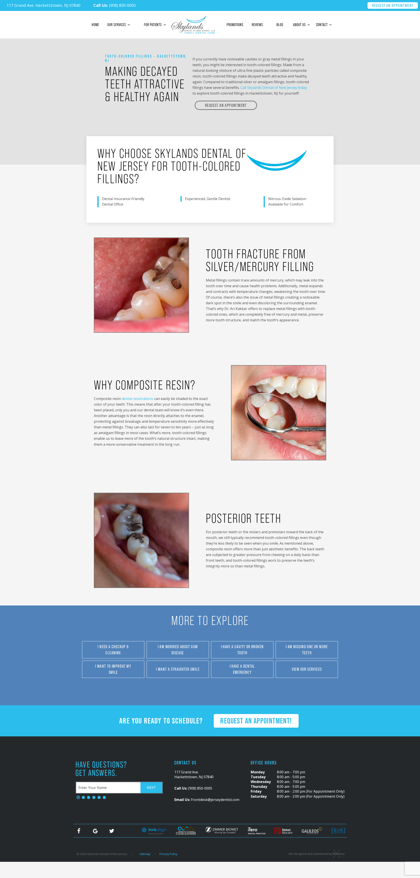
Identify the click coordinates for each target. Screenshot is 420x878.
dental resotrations (138, 398)
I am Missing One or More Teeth (307, 649)
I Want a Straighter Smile (178, 669)
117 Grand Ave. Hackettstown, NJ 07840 (43, 5)
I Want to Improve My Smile (113, 669)
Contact (322, 24)
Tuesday (258, 776)
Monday (258, 772)
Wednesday (261, 781)
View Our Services (307, 669)
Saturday (259, 796)
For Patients (153, 24)
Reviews (257, 24)
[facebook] (78, 830)
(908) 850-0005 (114, 5)
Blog (279, 24)
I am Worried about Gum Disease (178, 649)
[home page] (193, 25)
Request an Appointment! (256, 720)
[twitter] (111, 830)
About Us (299, 24)
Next (151, 787)
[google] (95, 830)
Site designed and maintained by (310, 854)
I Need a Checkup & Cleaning (113, 649)
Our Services (116, 24)
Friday (256, 791)
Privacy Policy (168, 854)
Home (95, 24)
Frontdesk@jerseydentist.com (206, 799)
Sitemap (145, 854)
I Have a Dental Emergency (242, 669)
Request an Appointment (393, 5)
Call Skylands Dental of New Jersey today (273, 87)
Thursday (259, 786)
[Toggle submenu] (128, 25)
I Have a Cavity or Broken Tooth (242, 649)
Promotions (235, 24)
